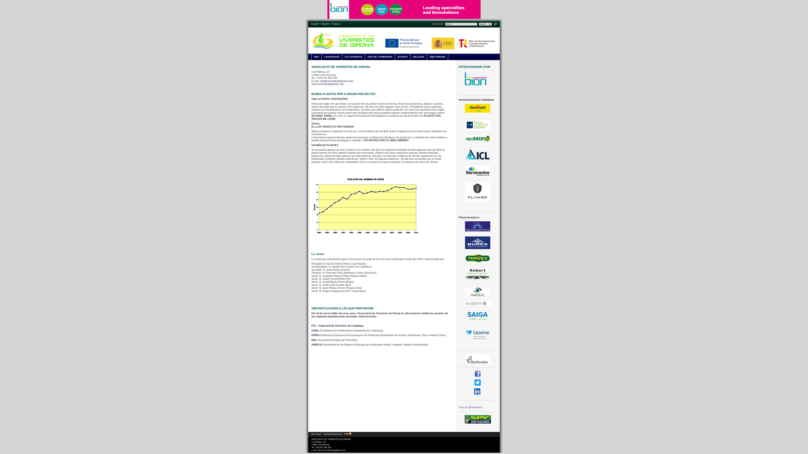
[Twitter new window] (478, 382)
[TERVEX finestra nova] (478, 258)
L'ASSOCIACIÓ (331, 57)
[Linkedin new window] (478, 391)
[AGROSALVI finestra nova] (478, 138)
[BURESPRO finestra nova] (478, 242)
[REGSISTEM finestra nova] (478, 226)
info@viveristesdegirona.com (336, 81)
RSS (346, 434)
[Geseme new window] (478, 335)
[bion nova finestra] (478, 78)
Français (336, 24)
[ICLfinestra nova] (478, 155)
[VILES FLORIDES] (478, 359)
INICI (316, 57)
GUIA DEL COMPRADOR (380, 57)
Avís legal (316, 434)
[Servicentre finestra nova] (478, 171)
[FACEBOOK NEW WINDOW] (478, 374)
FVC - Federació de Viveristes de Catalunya (337, 325)
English (325, 24)
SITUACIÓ (402, 57)
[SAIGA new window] (478, 316)
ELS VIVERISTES (353, 57)
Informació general (333, 434)
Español (315, 24)
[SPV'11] (478, 419)
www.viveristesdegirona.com (327, 84)
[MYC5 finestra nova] (478, 125)
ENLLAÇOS (418, 57)
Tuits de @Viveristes (470, 407)
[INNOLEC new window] (478, 292)
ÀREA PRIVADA (437, 57)
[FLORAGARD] (478, 108)
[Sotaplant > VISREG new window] (478, 303)
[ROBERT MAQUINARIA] (478, 274)
